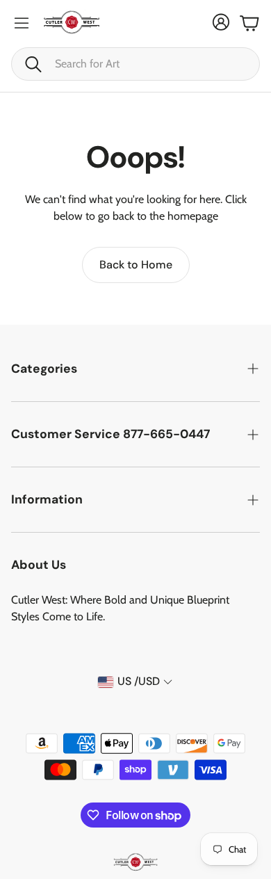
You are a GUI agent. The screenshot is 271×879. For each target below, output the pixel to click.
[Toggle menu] (21, 23)
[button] (135, 64)
